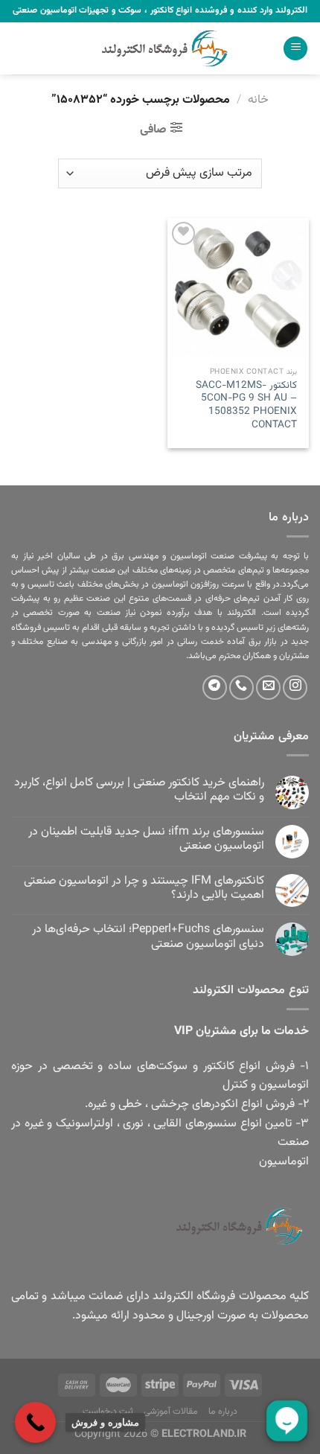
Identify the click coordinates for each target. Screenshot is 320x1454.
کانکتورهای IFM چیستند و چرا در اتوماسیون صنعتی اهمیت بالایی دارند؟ (144, 888)
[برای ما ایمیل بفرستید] (268, 687)
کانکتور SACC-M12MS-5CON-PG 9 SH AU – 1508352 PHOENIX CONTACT (246, 405)
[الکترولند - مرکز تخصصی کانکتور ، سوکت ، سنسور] (160, 48)
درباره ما (223, 1411)
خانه (258, 100)
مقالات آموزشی (171, 1411)
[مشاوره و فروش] (35, 1422)
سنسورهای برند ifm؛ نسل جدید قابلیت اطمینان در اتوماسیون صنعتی (146, 839)
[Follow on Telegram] (214, 687)
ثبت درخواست (108, 1411)
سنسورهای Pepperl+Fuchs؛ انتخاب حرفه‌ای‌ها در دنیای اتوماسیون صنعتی (148, 936)
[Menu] (295, 48)
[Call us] (241, 687)
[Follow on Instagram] (295, 687)
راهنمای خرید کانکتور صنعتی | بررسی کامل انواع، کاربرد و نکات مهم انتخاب (139, 790)
